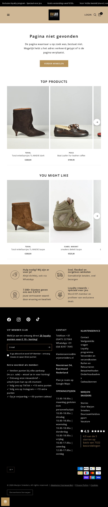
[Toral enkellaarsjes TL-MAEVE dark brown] (28, 117)
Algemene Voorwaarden (62, 485)
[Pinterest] (30, 319)
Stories (84, 403)
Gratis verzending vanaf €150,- (57, 3)
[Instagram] (21, 320)
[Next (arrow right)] (97, 122)
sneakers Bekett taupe (71, 249)
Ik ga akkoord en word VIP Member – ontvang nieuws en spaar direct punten (30, 355)
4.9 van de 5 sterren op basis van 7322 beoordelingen (91, 441)
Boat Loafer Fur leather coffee (71, 155)
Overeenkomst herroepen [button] (19, 492)
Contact (85, 337)
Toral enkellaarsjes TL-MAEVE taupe (28, 249)
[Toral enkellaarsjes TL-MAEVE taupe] (28, 211)
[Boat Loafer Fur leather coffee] (71, 117)
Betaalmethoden (89, 370)
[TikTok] (40, 319)
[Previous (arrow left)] (11, 122)
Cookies (94, 485)
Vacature (85, 421)
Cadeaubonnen (89, 381)
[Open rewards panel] (5, 501)
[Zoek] (95, 14)
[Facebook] (11, 320)
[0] (99, 14)
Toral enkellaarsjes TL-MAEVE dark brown (28, 155)
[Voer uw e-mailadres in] (49, 347)
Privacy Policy (81, 485)
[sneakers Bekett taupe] (71, 211)
